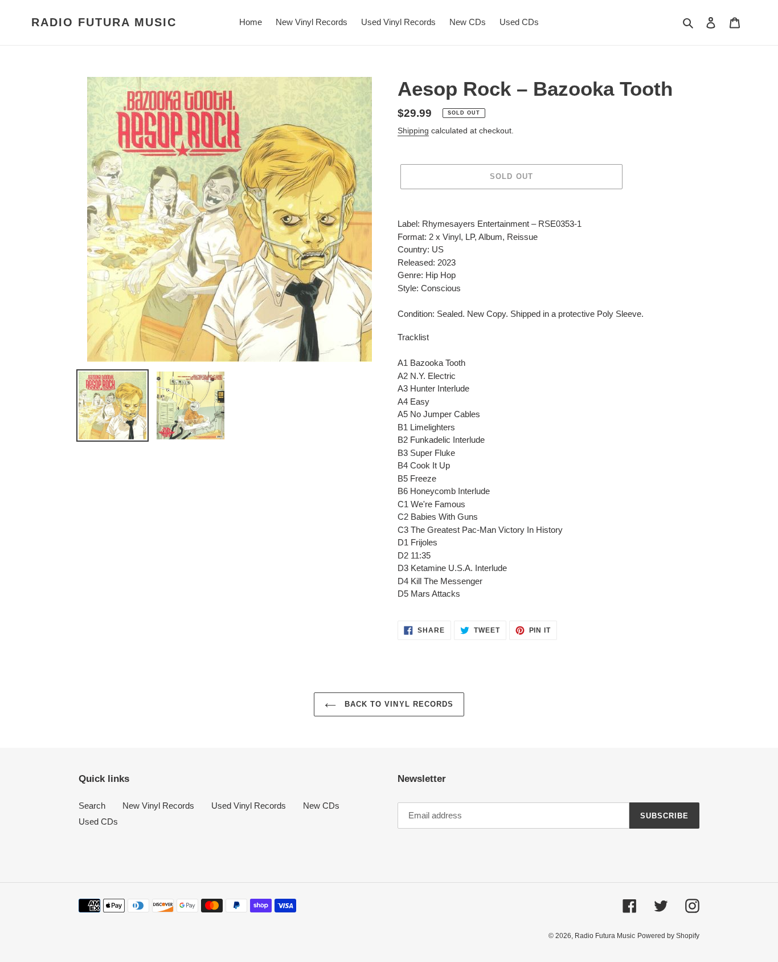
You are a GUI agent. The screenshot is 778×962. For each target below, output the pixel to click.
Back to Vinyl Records (397, 704)
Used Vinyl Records (248, 805)
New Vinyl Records (158, 805)
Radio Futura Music (104, 22)
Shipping (413, 130)
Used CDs (98, 821)
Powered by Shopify (668, 936)
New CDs (321, 805)
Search (92, 805)
